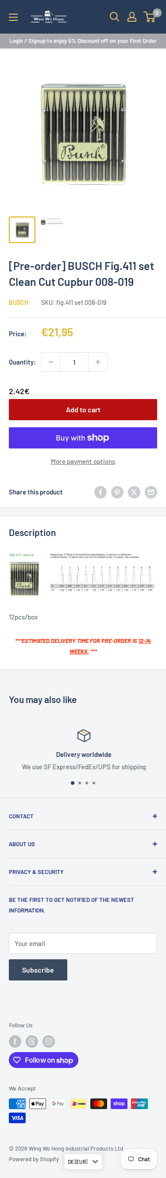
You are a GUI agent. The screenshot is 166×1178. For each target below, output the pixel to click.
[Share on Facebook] (100, 491)
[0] (149, 16)
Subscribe (38, 969)
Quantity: (22, 362)
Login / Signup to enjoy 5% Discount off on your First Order (83, 40)
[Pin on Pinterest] (117, 491)
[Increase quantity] (98, 362)
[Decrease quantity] (51, 362)
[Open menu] (13, 17)
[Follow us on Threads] (32, 1041)
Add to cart (83, 409)
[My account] (131, 17)
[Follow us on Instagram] (48, 1041)
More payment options (83, 461)
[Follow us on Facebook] (15, 1041)
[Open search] (115, 17)
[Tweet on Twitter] (134, 491)
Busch (18, 302)
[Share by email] (151, 491)
